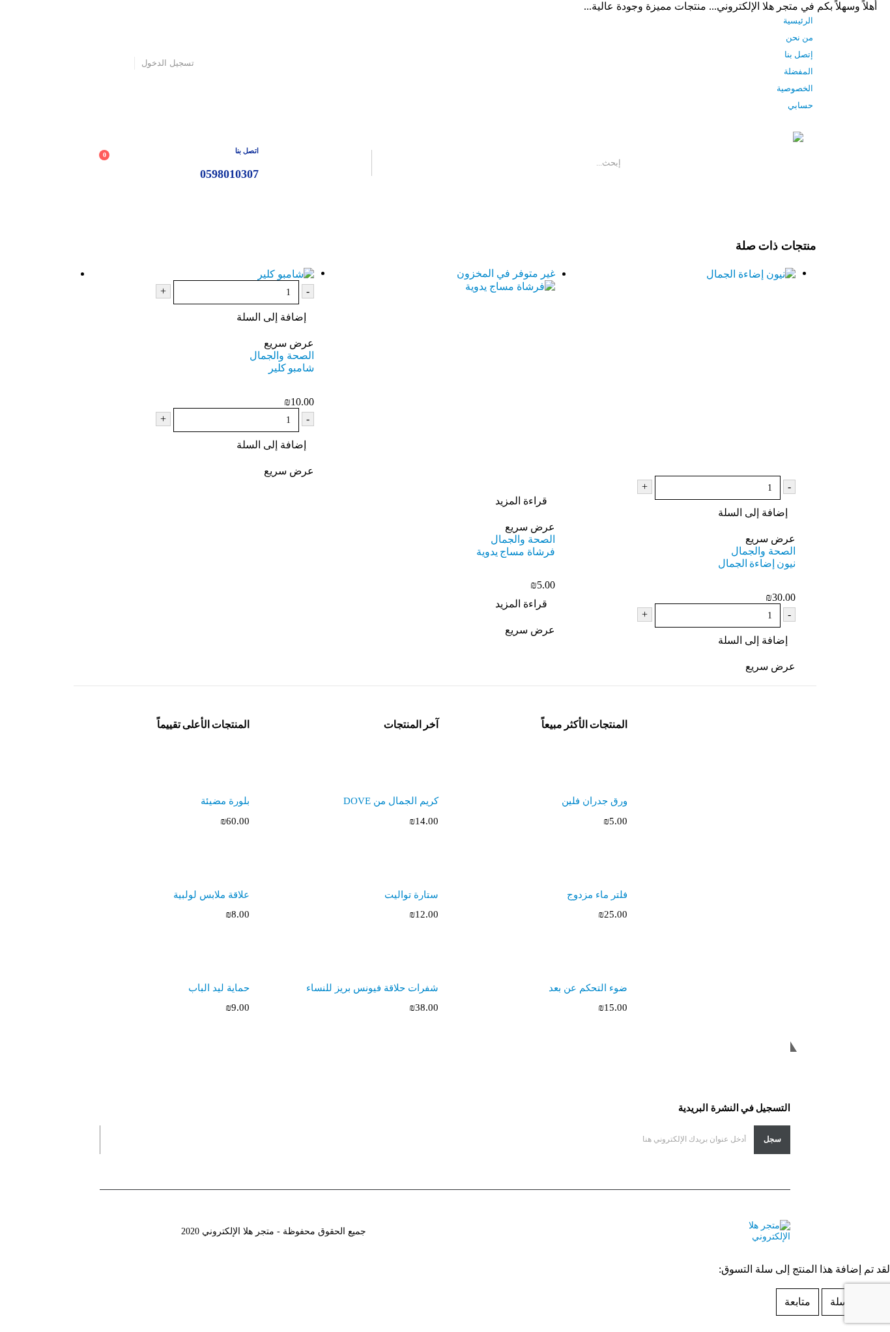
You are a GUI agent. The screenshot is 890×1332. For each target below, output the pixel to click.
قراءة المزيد (521, 500)
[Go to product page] (675, 371)
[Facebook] (119, 63)
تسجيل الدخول (167, 63)
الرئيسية (798, 20)
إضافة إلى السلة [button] (753, 512)
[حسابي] (170, 163)
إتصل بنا (798, 54)
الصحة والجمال (763, 551)
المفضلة (798, 71)
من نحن (799, 37)
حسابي (800, 105)
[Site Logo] (721, 163)
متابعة (797, 1301)
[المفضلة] (142, 163)
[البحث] (335, 163)
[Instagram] (82, 63)
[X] (101, 63)
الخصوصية (795, 88)
